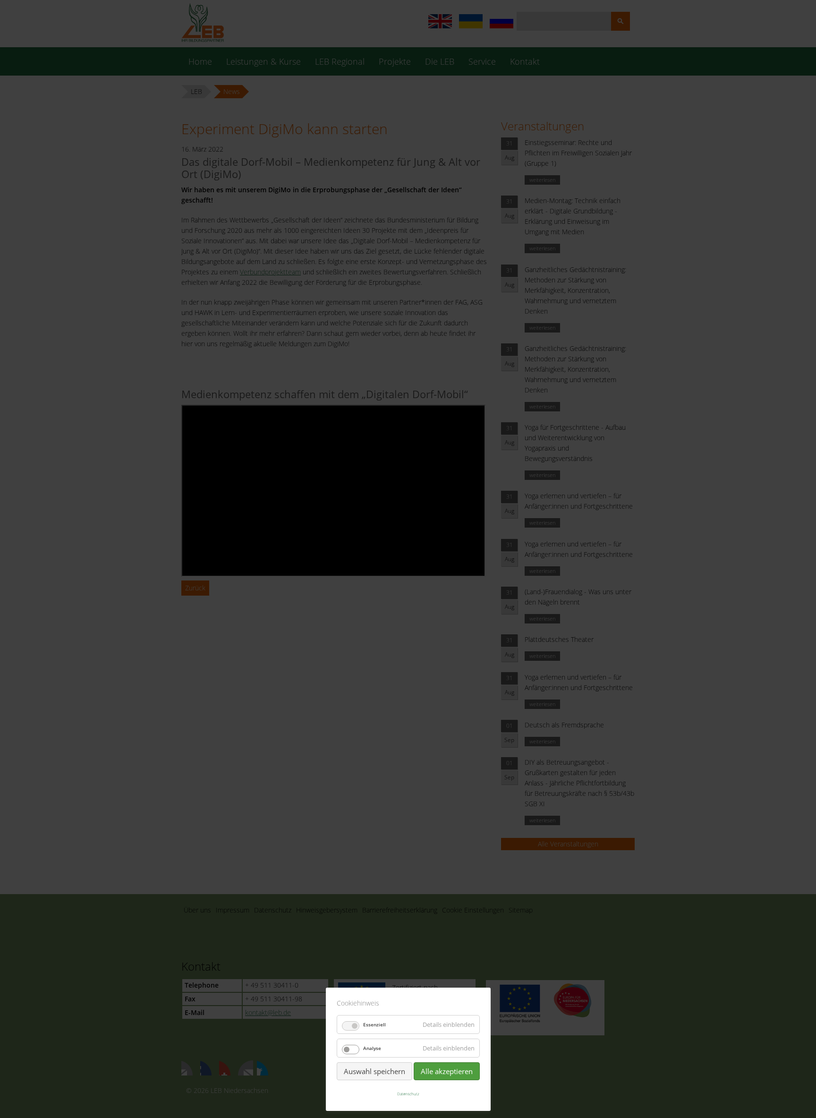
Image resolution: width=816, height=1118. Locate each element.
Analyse (372, 1048)
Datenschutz (408, 1093)
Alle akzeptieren (447, 1071)
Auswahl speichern (374, 1071)
